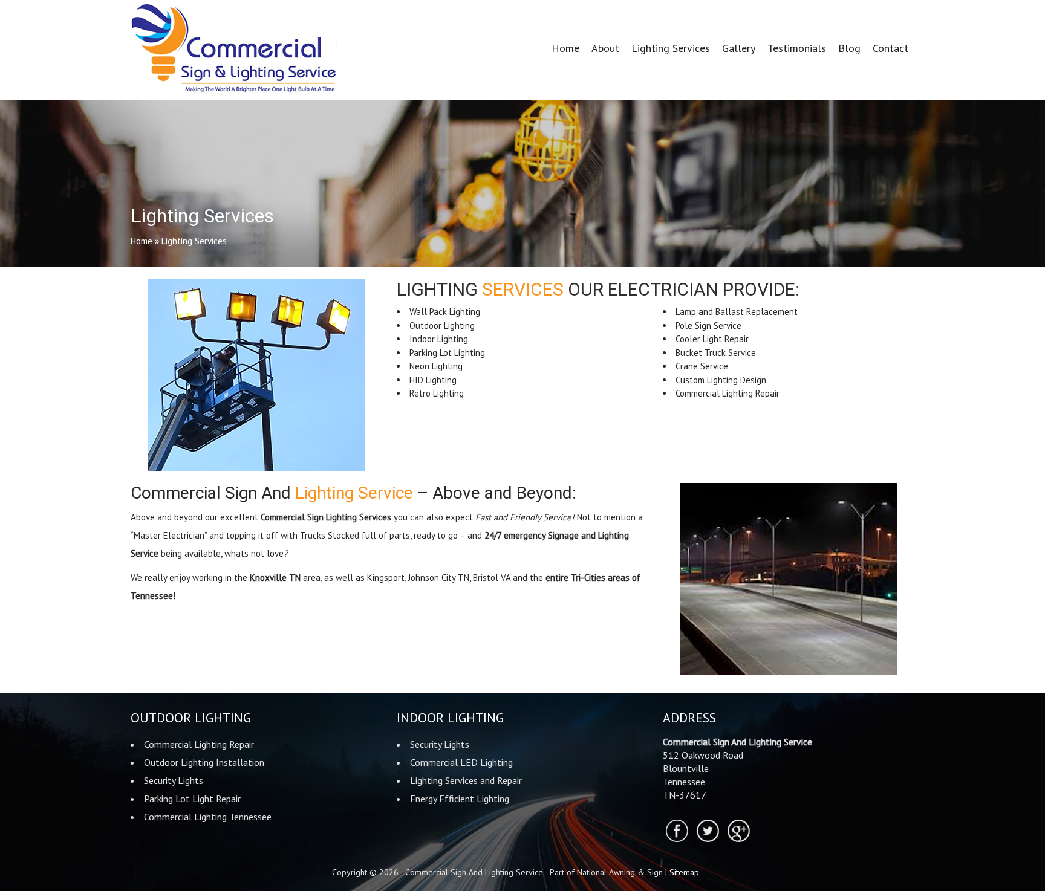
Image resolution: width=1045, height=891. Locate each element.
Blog (849, 48)
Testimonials (796, 48)
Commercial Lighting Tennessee (208, 817)
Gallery (738, 48)
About (605, 48)
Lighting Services (670, 48)
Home (565, 48)
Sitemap (684, 872)
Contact (890, 48)
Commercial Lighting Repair (199, 744)
